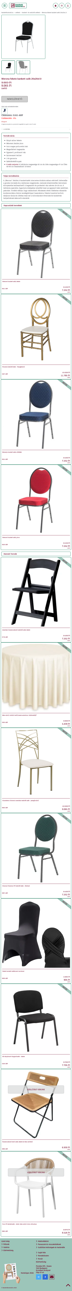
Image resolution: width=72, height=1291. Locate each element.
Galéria (6, 1247)
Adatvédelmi (43, 1241)
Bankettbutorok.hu (7, 12)
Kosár (40, 1259)
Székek (17, 12)
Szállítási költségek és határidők (51, 1247)
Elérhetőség (8, 1250)
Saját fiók (42, 1252)
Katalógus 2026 (27, 1273)
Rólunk (6, 1244)
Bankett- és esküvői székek (31, 12)
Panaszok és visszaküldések (49, 1244)
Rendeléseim (43, 1255)
